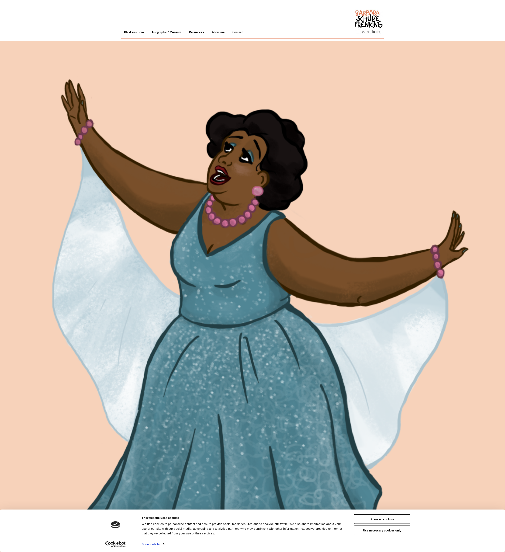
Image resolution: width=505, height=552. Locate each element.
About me (218, 32)
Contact (237, 32)
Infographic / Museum (166, 32)
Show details (151, 544)
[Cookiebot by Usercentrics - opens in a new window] (115, 544)
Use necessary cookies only (382, 530)
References (196, 32)
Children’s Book (134, 32)
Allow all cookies (382, 519)
